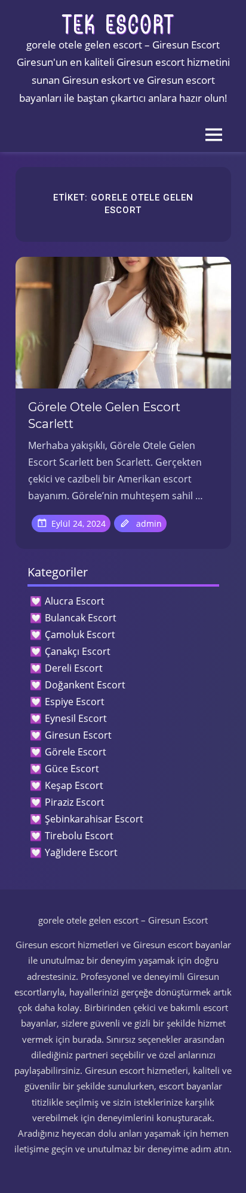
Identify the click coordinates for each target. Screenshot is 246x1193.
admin (149, 523)
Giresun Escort (78, 735)
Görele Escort (75, 751)
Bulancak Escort (80, 617)
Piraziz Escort (74, 802)
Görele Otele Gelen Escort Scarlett (104, 415)
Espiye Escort (74, 701)
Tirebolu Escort (79, 835)
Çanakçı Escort (77, 651)
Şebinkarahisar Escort (94, 818)
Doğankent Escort (85, 684)
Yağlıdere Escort (81, 852)
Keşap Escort (74, 785)
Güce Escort (72, 768)
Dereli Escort (74, 668)
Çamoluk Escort (80, 634)
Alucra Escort (74, 601)
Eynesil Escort (76, 718)
